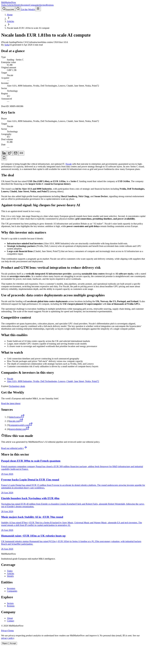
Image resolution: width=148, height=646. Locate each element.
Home (10, 14)
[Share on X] (10, 153)
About (10, 618)
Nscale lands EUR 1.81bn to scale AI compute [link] (28, 28)
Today (4, 5)
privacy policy (7, 638)
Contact (10, 621)
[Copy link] (21, 153)
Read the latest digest (10, 403)
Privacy (4, 630)
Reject (5, 643)
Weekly (17, 5)
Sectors (42, 5)
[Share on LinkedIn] (4, 153)
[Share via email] (15, 153)
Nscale (68, 164)
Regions (50, 5)
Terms (11, 630)
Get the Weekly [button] (28, 9)
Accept (13, 643)
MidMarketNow (8, 2)
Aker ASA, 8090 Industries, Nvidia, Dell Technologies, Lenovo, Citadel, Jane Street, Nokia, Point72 (53, 381)
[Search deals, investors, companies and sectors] (18, 8)
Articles (10, 5)
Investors (25, 5)
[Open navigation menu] (38, 8)
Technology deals (17, 386)
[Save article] (4, 158)
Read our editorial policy (12, 448)
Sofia (6, 45)
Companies (34, 5)
